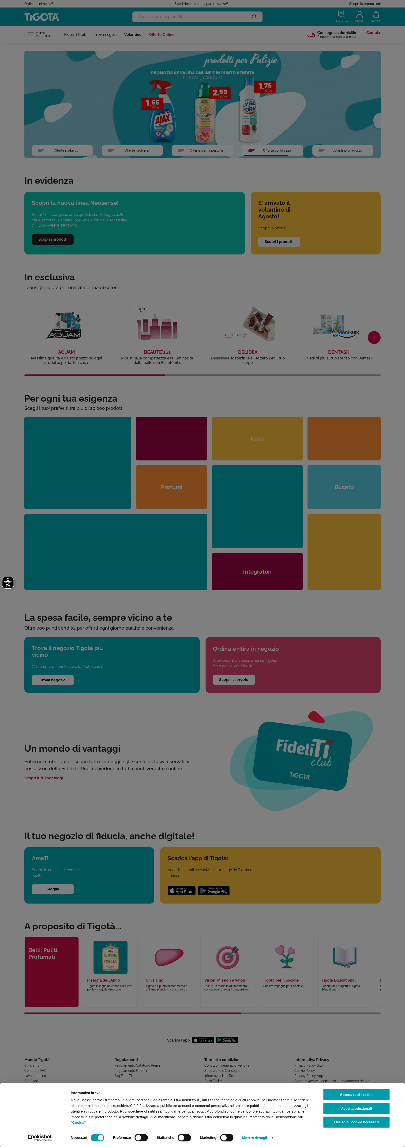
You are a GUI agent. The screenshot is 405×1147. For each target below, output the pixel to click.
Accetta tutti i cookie (356, 1095)
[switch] (141, 1137)
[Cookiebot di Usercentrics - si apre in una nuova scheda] (39, 1137)
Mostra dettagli (254, 1138)
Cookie (78, 1123)
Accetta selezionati (356, 1108)
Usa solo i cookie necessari (356, 1122)
